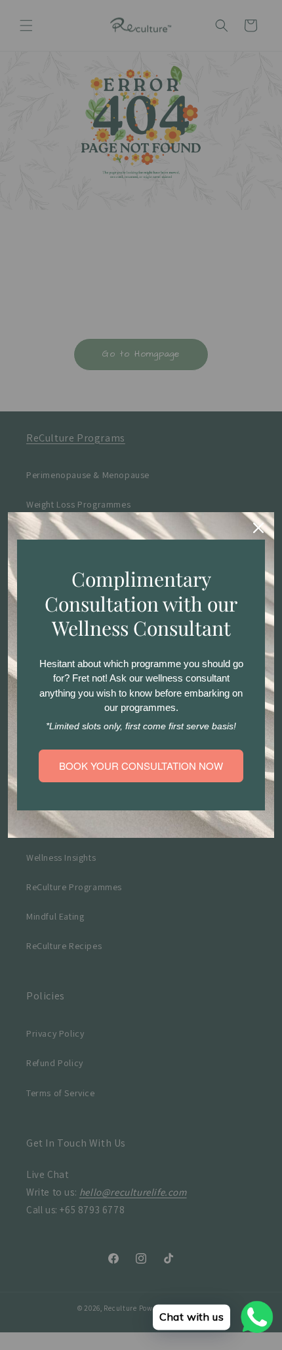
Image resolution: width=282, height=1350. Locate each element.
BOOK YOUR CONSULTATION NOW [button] (141, 765)
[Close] (258, 528)
